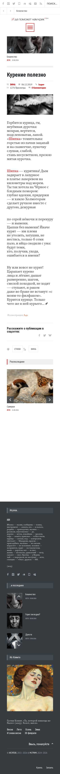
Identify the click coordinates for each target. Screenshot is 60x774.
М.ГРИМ (33, 752)
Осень (28, 729)
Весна (10, 729)
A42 (26, 315)
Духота (28, 634)
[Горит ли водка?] (14, 621)
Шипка (14, 139)
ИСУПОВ (12, 752)
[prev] (10, 49)
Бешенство (12, 57)
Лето (19, 729)
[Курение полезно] (30, 104)
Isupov (41, 84)
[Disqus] (30, 456)
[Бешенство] (30, 44)
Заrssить (49, 767)
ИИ (8, 519)
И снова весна (14, 733)
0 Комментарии (39, 87)
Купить (39, 767)
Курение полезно (26, 75)
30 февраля (30, 733)
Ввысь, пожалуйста (39, 744)
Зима (37, 729)
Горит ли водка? (26, 11)
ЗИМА (12, 84)
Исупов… (14, 510)
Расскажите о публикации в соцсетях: (25, 330)
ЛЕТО (8, 60)
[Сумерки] (30, 386)
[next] (49, 49)
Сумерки (11, 406)
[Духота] (14, 641)
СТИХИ (17, 349)
